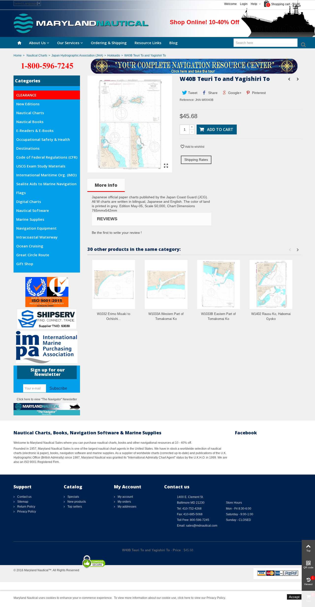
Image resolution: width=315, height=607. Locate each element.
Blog (173, 42)
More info (106, 185)
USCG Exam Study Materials (40, 166)
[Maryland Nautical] (81, 23)
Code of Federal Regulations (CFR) (46, 157)
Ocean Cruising (29, 245)
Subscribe (58, 388)
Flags (21, 192)
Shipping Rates (196, 160)
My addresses (126, 506)
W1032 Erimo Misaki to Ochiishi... (113, 316)
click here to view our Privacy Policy (201, 598)
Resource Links (148, 42)
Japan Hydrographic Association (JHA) (77, 55)
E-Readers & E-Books (35, 130)
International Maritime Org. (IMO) (46, 174)
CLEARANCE (26, 94)
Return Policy (25, 506)
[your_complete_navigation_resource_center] (157, 65)
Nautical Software (32, 210)
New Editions (28, 103)
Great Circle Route (32, 254)
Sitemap (22, 501)
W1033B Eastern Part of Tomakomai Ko (218, 316)
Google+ (234, 93)
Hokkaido (113, 55)
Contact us (24, 496)
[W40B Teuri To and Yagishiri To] (130, 170)
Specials (73, 496)
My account (125, 496)
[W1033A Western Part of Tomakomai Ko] (166, 284)
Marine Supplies (30, 219)
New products (76, 501)
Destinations (28, 148)
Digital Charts (28, 201)
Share (212, 93)
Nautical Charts (37, 55)
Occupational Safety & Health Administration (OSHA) (43, 140)
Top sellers (74, 506)
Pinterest (258, 93)
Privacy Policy (26, 511)
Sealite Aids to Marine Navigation (46, 183)
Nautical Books (30, 121)
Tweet (192, 93)
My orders (124, 501)
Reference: (187, 100)
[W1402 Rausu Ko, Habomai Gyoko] (271, 284)
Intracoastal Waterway (37, 237)
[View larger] (166, 166)
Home (18, 55)
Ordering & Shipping (109, 42)
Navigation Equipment (36, 228)
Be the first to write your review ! (117, 233)
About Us (37, 42)
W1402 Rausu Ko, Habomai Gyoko (271, 316)
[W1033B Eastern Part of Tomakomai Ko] (218, 284)
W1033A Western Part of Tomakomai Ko (166, 316)
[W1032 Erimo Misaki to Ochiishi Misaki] (113, 284)
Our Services (68, 42)
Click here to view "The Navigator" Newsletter (47, 399)
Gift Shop (24, 263)
